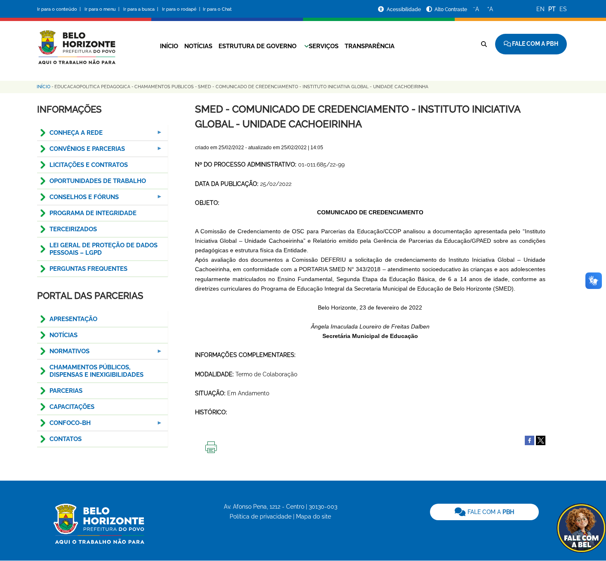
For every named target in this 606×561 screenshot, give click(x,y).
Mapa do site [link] (313, 516)
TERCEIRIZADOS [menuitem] (73, 229)
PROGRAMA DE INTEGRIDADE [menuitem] (92, 213)
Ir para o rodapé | (182, 9)
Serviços (323, 46)
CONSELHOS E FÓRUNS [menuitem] (78, 199)
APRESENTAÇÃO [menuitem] (73, 319)
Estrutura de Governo (257, 46)
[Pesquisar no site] (484, 44)
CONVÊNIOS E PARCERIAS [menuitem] (81, 151)
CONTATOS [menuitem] (65, 439)
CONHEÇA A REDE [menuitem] (70, 135)
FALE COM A (490, 512)
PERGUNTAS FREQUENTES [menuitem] (88, 268)
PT (552, 9)
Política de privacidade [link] (260, 516)
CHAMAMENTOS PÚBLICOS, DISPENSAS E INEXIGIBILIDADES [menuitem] (96, 371)
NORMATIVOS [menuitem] (63, 353)
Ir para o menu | (102, 9)
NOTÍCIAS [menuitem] (63, 335)
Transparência (370, 46)
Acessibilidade (404, 9)
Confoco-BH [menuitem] (64, 425)
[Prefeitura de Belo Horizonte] (76, 42)
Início (169, 46)
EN (540, 9)
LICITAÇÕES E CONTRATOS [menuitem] (88, 165)
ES (563, 9)
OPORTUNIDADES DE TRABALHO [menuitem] (97, 181)
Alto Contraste (451, 9)
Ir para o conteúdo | (60, 9)
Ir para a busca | (141, 9)
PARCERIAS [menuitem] (65, 390)
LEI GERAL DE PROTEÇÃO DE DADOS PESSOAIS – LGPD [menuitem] (103, 249)
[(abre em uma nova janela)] (540, 440)
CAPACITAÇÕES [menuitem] (71, 407)
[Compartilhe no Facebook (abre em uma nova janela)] (529, 440)
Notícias (198, 46)
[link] (484, 512)
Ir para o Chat (217, 9)
